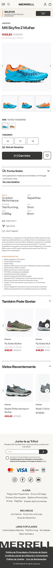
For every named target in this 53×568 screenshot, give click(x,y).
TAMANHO (7, 135)
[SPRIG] (28, 342)
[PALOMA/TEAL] (16, 407)
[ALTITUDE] (45, 407)
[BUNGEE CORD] (49, 407)
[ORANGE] (12, 126)
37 (20, 141)
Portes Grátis (15, 170)
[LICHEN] (9, 342)
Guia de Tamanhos (14, 147)
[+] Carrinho (22, 155)
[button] (6, 340)
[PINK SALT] (23, 342)
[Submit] (43, 451)
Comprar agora (43, 13)
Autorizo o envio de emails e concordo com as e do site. (28, 459)
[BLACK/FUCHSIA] (18, 342)
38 (33, 141)
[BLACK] (14, 342)
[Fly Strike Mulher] (19, 323)
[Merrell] (26, 4)
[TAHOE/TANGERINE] (5, 126)
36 (8, 141)
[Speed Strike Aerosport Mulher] (19, 388)
